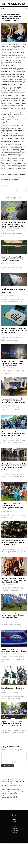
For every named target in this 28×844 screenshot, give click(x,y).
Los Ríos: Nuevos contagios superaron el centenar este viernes (13, 650)
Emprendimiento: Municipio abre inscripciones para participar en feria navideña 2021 (13, 542)
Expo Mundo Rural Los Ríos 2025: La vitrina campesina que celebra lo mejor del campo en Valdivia (13, 723)
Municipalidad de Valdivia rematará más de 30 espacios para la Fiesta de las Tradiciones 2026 (13, 780)
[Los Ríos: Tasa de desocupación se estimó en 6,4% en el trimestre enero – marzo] (14, 279)
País (14, 823)
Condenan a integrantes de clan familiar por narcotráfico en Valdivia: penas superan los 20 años (13, 400)
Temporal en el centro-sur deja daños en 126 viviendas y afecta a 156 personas (12, 792)
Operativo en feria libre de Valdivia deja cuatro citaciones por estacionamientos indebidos (13, 784)
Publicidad (14, 832)
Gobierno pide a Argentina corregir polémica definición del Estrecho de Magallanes (12, 788)
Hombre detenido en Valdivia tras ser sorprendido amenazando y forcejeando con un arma (13, 258)
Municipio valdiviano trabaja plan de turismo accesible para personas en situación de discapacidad (13, 580)
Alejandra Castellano (11, 230)
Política (14, 826)
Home (14, 819)
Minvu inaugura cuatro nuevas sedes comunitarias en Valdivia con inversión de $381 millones (13, 433)
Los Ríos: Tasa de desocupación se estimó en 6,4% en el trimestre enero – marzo (13, 291)
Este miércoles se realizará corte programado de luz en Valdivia (12, 689)
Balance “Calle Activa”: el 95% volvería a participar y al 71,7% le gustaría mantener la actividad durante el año (12, 506)
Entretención (14, 830)
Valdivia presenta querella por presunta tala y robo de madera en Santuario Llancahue (14, 796)
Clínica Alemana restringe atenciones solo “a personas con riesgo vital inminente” (12, 615)
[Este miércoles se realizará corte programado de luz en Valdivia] (14, 675)
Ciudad (4, 186)
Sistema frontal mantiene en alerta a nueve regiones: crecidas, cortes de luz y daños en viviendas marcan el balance (14, 466)
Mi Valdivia (14, 4)
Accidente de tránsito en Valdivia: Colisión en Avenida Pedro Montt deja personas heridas (12, 363)
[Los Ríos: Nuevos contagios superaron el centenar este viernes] (14, 638)
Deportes (14, 828)
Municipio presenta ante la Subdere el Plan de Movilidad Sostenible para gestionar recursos (14, 330)
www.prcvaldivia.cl (8, 177)
